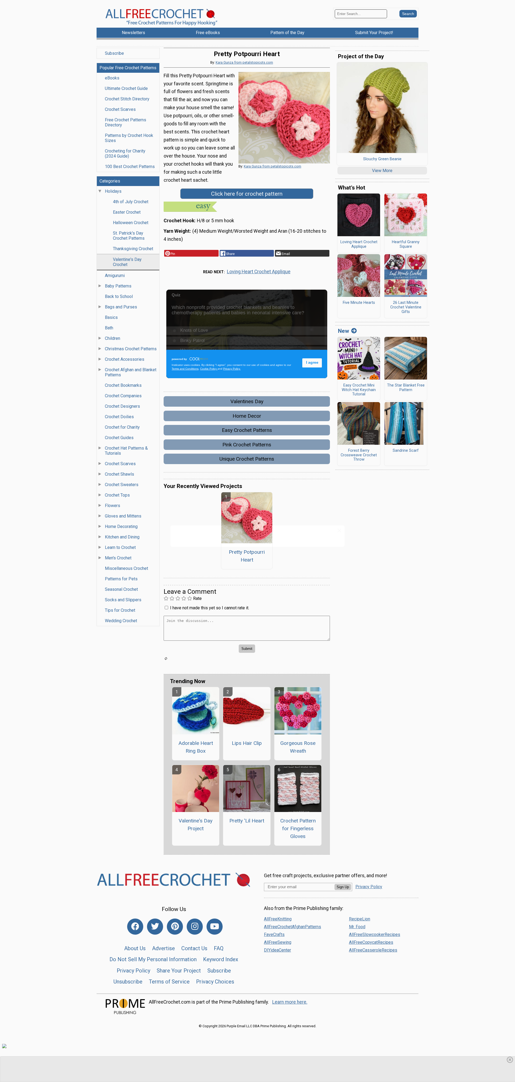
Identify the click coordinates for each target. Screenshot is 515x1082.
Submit (257, 570)
